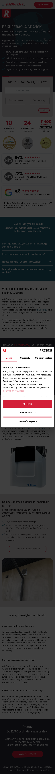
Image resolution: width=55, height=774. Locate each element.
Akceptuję (27, 404)
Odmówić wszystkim (27, 421)
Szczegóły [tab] (25, 358)
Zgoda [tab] (9, 358)
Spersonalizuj (26, 412)
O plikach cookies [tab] (43, 358)
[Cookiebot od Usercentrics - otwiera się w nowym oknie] (40, 350)
